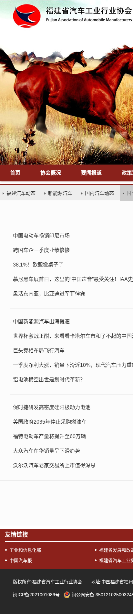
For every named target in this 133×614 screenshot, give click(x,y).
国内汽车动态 (99, 193)
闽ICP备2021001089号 (36, 594)
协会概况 (50, 173)
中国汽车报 (20, 560)
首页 (15, 173)
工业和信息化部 (25, 550)
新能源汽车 (60, 193)
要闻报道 (91, 173)
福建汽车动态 (21, 193)
